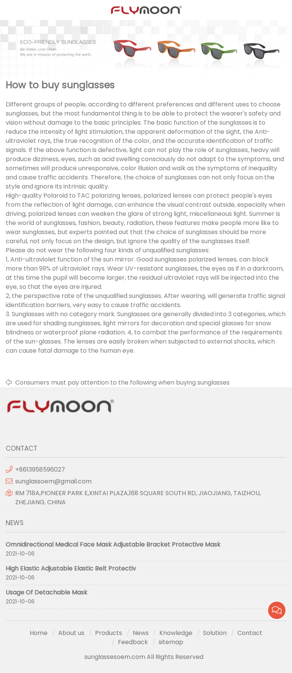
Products (108, 633)
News (141, 633)
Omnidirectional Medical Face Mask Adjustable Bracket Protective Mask (113, 544)
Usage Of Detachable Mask (46, 592)
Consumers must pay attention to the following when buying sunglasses (122, 382)
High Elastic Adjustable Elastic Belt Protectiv (71, 568)
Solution (215, 633)
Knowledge (175, 633)
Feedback (133, 642)
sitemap (171, 642)
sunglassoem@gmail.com (53, 481)
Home (39, 633)
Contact (249, 633)
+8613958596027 (40, 469)
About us (71, 633)
